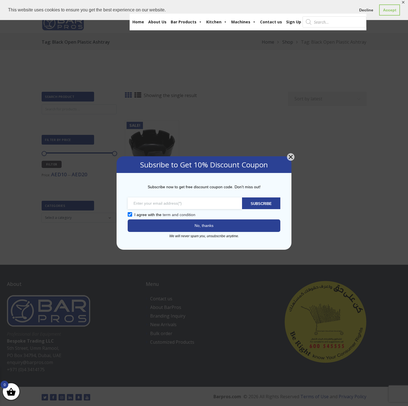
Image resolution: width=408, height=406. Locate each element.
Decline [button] (366, 10)
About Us (157, 21)
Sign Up (293, 21)
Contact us (271, 21)
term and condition (179, 214)
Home (138, 21)
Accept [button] (389, 10)
